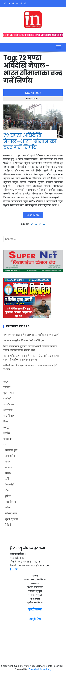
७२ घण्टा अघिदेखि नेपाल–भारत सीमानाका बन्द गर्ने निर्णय (29, 141)
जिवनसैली (9, 484)
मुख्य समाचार (9, 392)
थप (4, 444)
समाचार (6, 387)
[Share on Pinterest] (40, 224)
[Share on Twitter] (36, 224)
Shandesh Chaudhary (40, 669)
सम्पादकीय (10, 455)
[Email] (44, 224)
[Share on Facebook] (32, 224)
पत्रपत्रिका (10, 501)
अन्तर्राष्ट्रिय (8, 415)
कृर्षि (7, 478)
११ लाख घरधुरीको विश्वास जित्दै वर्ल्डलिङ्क (23, 340)
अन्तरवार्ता (7, 410)
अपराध (8, 473)
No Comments (33, 99)
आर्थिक (6, 433)
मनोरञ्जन (7, 438)
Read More (33, 214)
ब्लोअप (8, 507)
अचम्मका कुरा (11, 450)
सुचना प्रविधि (11, 519)
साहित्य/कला (11, 513)
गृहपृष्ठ (6, 381)
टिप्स (7, 490)
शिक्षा (5, 421)
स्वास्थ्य (8, 467)
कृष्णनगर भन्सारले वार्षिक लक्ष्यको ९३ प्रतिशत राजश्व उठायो (31, 334)
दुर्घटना (8, 496)
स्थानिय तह (8, 404)
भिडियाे (8, 524)
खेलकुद (6, 427)
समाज (7, 461)
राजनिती (7, 398)
